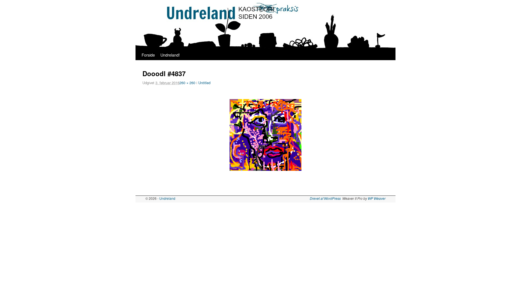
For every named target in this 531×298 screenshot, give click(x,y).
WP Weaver (377, 198)
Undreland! (170, 55)
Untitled (204, 82)
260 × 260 (187, 82)
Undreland (167, 198)
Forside (148, 55)
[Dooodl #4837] (265, 135)
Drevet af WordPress (325, 198)
